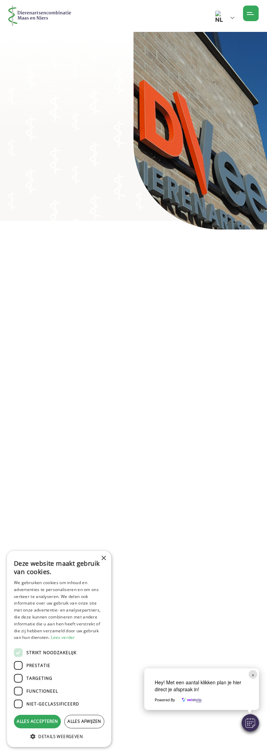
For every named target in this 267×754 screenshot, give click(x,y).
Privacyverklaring (164, 731)
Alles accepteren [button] (37, 721)
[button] (250, 722)
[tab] (33, 354)
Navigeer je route (133, 527)
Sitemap (151, 719)
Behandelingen (44, 90)
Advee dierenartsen (86, 164)
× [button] (103, 558)
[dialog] (59, 649)
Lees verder (63, 637)
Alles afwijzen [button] (84, 721)
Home (14, 90)
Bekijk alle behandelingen (55, 223)
